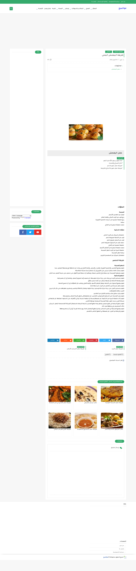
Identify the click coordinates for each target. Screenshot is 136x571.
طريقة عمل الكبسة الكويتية (114, 403)
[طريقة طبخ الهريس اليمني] (60, 420)
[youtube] (37, 232)
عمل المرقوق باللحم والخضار (114, 429)
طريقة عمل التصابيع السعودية (87, 429)
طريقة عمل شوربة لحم (114, 166)
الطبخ (88, 8)
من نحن (123, 1)
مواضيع (122, 8)
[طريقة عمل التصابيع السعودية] (86, 420)
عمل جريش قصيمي (90, 403)
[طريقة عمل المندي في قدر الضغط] (60, 394)
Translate (27, 218)
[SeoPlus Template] (125, 557)
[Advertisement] (68, 32)
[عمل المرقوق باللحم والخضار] (112, 420)
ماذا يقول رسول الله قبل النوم (112, 161)
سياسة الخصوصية (114, 1)
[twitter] (30, 232)
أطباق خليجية (119, 51)
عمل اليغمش (115, 69)
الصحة (60, 8)
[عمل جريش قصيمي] (86, 394)
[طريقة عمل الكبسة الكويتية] (112, 394)
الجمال (94, 8)
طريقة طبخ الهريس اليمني (62, 429)
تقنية (54, 8)
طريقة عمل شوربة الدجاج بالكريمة (111, 168)
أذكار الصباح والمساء (115, 163)
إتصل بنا (93, 1)
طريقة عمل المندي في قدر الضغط (60, 403)
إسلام (67, 8)
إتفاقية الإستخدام (102, 1)
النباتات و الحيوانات (77, 8)
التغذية (40, 8)
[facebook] (23, 232)
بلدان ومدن (47, 8)
